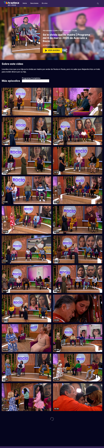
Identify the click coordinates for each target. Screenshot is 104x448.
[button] (97, 3)
